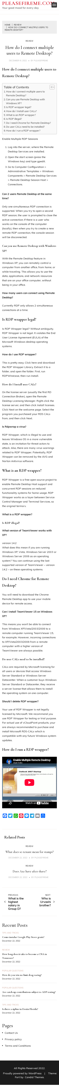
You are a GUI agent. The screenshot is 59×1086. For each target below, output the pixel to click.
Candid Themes (34, 1077)
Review (29, 41)
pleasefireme (41, 60)
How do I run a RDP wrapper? (23, 130)
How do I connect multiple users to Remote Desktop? (25, 93)
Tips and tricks (10, 933)
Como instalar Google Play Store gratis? (23, 937)
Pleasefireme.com (28, 3)
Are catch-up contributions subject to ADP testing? (29, 992)
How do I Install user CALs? (21, 111)
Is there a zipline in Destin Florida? (20, 1009)
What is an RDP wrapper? (21, 114)
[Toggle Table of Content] (50, 87)
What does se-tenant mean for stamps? (29, 852)
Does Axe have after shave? (30, 871)
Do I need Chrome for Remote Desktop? (28, 122)
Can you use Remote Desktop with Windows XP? (25, 101)
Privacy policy (13, 1039)
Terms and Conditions (18, 1045)
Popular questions (12, 971)
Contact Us (11, 1032)
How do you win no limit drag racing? (22, 975)
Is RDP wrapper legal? (18, 107)
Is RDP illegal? (14, 118)
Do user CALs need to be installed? (25, 126)
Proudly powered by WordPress (22, 1073)
